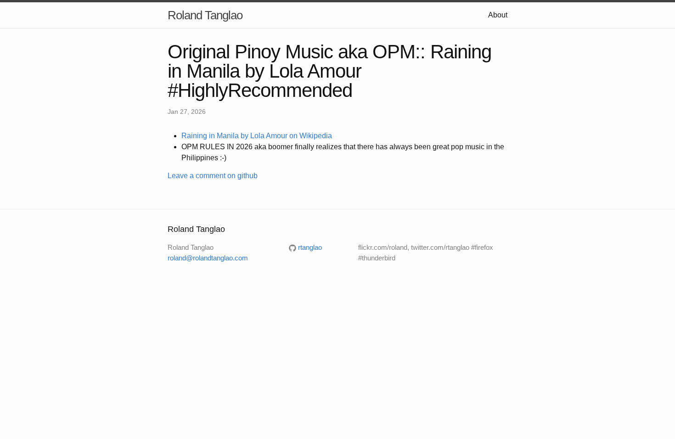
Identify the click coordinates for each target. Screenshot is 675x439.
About (497, 15)
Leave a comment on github (213, 176)
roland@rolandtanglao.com (208, 258)
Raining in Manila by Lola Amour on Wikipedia (256, 136)
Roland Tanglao (205, 15)
